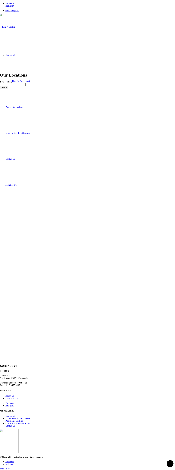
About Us (9, 396)
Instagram (9, 405)
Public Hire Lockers (14, 421)
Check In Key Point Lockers (17, 423)
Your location (6, 82)
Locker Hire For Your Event (17, 418)
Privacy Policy (11, 398)
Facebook (9, 403)
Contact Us (10, 426)
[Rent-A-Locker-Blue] (7, 27)
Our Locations (11, 416)
